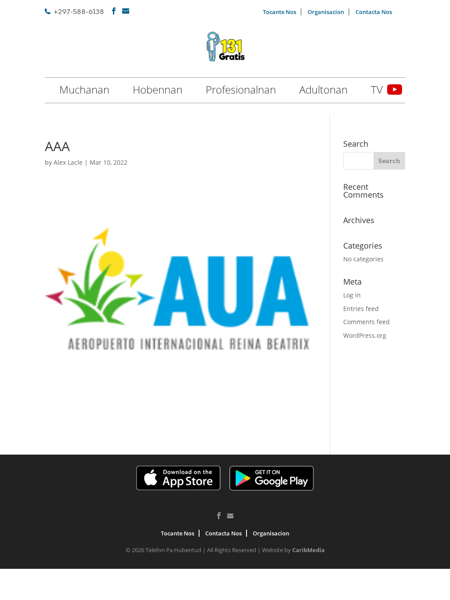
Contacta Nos (374, 12)
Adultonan (323, 92)
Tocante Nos (279, 12)
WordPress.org (364, 335)
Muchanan (84, 92)
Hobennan (157, 92)
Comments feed (366, 322)
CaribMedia (308, 550)
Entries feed (361, 308)
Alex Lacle (68, 162)
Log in (352, 295)
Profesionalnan (241, 92)
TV (377, 92)
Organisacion (326, 12)
